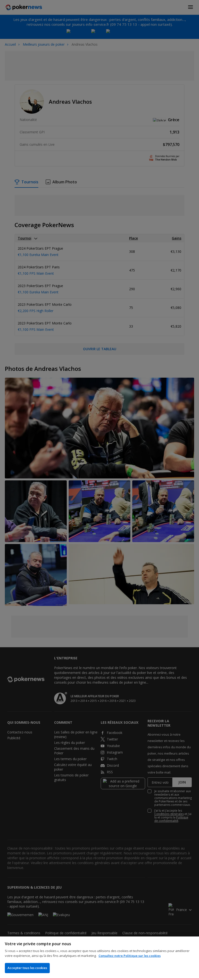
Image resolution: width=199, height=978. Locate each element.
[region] (99, 957)
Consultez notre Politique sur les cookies (130, 955)
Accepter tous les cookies (27, 968)
